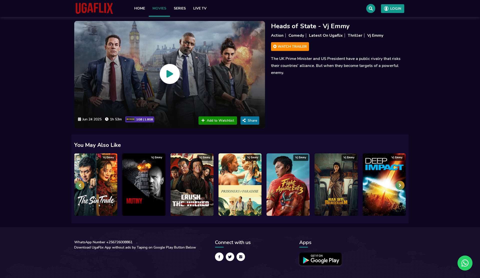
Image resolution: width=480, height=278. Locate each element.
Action (277, 35)
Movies (159, 8)
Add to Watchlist (220, 120)
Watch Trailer (292, 46)
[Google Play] (320, 259)
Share (252, 120)
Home (139, 8)
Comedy (296, 35)
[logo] (94, 8)
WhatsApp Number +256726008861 (103, 242)
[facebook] (219, 257)
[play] (170, 74)
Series (180, 8)
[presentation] (80, 185)
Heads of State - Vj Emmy (310, 26)
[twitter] (230, 257)
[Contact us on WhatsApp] (465, 263)
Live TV (199, 8)
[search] (370, 8)
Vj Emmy (375, 35)
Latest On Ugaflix (326, 35)
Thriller (355, 35)
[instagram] (240, 257)
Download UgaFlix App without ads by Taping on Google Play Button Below (135, 247)
